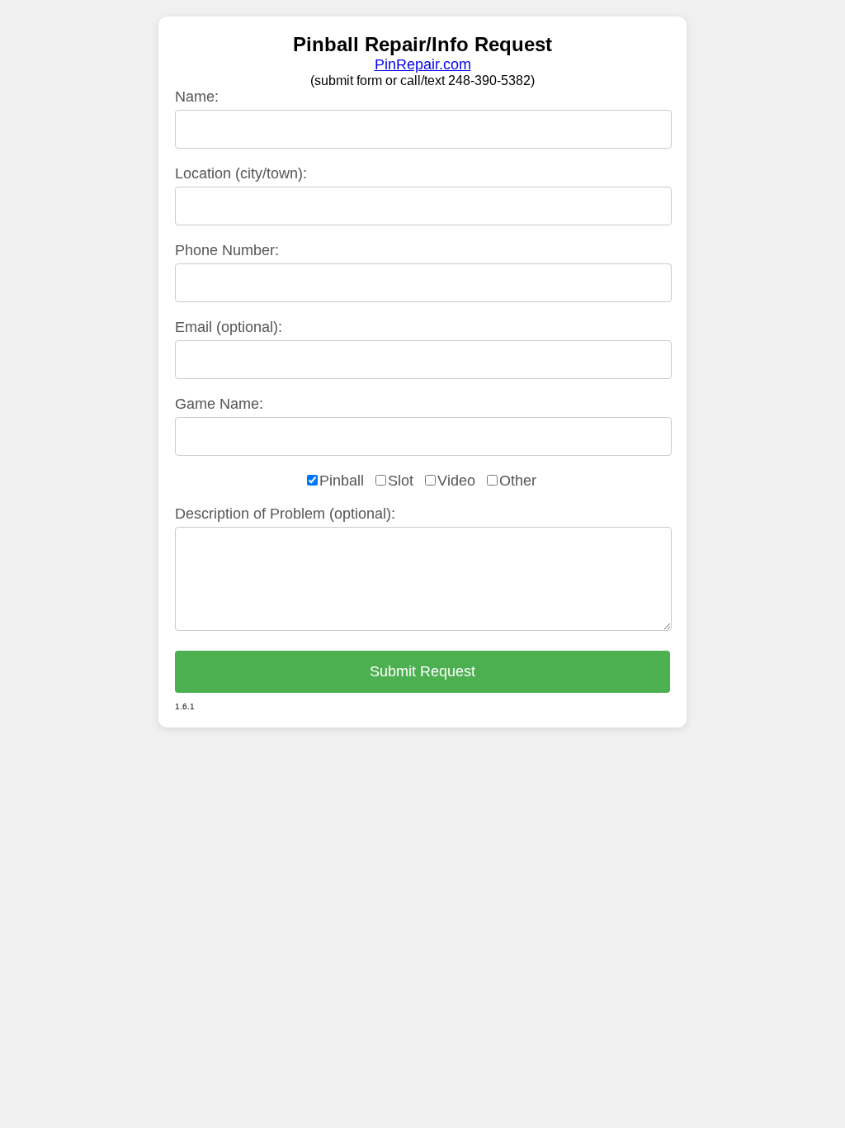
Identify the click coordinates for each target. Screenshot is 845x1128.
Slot (400, 480)
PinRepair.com (423, 64)
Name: (197, 96)
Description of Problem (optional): (285, 513)
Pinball (341, 480)
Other (517, 480)
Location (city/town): (241, 173)
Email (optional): (228, 327)
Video (456, 480)
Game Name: (219, 404)
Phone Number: (227, 250)
